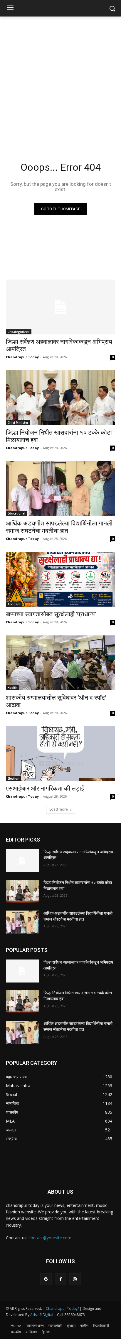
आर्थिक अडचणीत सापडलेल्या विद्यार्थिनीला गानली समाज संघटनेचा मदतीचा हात (59, 527)
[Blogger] (46, 1279)
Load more (58, 809)
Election (13, 778)
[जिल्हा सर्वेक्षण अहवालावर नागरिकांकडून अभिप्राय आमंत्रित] (60, 307)
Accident (14, 604)
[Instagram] (75, 1279)
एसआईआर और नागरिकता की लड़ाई (45, 788)
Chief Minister (18, 422)
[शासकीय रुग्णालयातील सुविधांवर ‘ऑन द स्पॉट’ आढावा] (60, 662)
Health (12, 688)
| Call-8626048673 (69, 1314)
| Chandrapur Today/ (61, 1308)
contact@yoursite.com (49, 1238)
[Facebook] (60, 1279)
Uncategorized (19, 332)
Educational (16, 513)
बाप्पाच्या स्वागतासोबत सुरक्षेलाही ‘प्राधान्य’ (51, 614)
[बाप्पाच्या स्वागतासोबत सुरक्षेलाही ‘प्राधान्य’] (60, 579)
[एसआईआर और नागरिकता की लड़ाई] (60, 753)
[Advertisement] (60, 80)
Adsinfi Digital (42, 1314)
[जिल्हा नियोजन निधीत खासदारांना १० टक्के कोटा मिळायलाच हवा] (60, 397)
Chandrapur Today (22, 357)
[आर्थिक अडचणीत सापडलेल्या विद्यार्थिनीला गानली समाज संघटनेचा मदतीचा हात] (60, 488)
